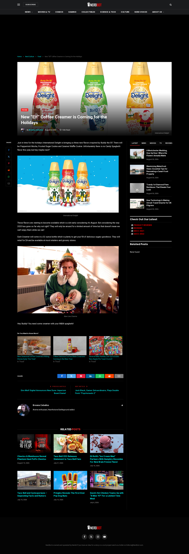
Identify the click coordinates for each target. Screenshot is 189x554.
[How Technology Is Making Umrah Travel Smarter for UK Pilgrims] (137, 203)
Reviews (168, 143)
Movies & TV (44, 12)
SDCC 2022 (139, 234)
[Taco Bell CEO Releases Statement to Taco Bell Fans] (70, 443)
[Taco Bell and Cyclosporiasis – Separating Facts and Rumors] (34, 480)
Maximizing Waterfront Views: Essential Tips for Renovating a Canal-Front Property (157, 170)
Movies (153, 143)
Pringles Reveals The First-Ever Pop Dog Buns (69, 494)
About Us (157, 12)
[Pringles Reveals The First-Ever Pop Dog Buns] (70, 480)
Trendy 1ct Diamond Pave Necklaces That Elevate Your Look (158, 187)
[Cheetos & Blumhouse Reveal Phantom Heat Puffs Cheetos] (34, 443)
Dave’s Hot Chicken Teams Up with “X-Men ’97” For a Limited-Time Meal (106, 496)
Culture (125, 12)
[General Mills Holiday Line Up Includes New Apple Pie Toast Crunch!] (105, 345)
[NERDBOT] (94, 4)
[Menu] (18, 5)
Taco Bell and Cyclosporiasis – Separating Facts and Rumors (32, 494)
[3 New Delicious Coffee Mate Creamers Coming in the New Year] (70, 345)
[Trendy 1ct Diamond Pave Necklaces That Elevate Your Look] (137, 188)
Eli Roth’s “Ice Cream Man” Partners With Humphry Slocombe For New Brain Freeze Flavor (106, 459)
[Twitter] (9, 157)
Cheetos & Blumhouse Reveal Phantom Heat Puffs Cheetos (31, 457)
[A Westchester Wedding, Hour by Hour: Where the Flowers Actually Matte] (137, 154)
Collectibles (88, 12)
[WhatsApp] (9, 177)
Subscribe (30, 5)
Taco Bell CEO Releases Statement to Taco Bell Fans (67, 457)
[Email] (9, 183)
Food (24, 110)
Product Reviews (143, 225)
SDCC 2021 (139, 231)
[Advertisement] (94, 35)
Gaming (72, 12)
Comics (59, 12)
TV (161, 143)
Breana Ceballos (36, 130)
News (28, 12)
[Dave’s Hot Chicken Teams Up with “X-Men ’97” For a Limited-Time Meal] (106, 480)
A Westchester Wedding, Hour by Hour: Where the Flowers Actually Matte (156, 153)
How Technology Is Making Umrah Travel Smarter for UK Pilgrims (158, 202)
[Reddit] (9, 170)
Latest (135, 143)
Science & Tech (108, 12)
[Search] (170, 5)
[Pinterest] (9, 163)
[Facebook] (9, 150)
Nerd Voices (140, 12)
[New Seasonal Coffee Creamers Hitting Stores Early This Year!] (34, 345)
